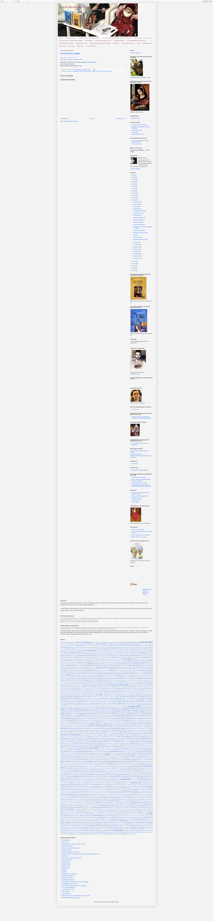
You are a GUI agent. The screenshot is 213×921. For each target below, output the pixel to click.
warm (146, 828)
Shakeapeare (63, 794)
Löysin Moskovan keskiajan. (70, 741)
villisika (106, 827)
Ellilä (105, 665)
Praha (123, 774)
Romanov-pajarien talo (127, 786)
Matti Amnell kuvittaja (81, 43)
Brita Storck (98, 657)
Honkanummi (98, 686)
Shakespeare (72, 794)
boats (138, 655)
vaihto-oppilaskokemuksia (141, 820)
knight (141, 716)
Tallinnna (123, 805)
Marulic (136, 744)
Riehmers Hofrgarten (127, 784)
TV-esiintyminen (83, 817)
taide (150, 804)
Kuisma (61, 721)
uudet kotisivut (129, 819)
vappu (86, 824)
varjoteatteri (114, 823)
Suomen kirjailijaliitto (107, 802)
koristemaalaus (105, 718)
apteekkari (127, 650)
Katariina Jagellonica (96, 703)
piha (89, 771)
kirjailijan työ (63, 713)
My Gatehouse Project (134, 756)
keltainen (106, 707)
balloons (113, 653)
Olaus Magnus (89, 763)
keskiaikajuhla (75, 71)
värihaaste (109, 828)
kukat (70, 721)
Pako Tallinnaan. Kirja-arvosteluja (143, 38)
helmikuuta (136, 256)
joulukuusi (132, 695)
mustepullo (113, 756)
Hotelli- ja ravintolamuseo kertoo (140, 496)
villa (98, 827)
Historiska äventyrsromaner (66, 43)
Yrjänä (63, 833)
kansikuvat (134, 701)
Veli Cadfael (64, 825)
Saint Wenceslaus (106, 791)
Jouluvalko (98, 696)
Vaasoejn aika (105, 820)
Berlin (86, 655)
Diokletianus (72, 663)
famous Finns (98, 670)
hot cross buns (119, 686)
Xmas (74, 832)
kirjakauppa (107, 713)
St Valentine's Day (64, 799)
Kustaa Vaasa (93, 723)
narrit (68, 759)
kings (91, 711)
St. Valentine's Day (81, 799)
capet (133, 657)
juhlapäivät (69, 698)
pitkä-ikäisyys (85, 772)
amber (86, 648)
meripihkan (121, 749)
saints (113, 791)
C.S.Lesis (120, 657)
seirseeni (142, 792)
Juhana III (116, 696)
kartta (70, 703)
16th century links (134, 644)
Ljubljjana (103, 731)
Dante (94, 662)
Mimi (138, 751)
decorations (118, 662)
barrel (148, 653)
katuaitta (90, 704)
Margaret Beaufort (125, 743)
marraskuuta (136, 204)
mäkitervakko (92, 758)
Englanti (98, 667)
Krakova (63, 720)
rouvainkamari (63, 787)
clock (61, 660)
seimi (122, 792)
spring (117, 797)
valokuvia (105, 822)
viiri (88, 827)
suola (86, 802)
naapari (118, 758)
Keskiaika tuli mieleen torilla (140, 239)
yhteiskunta (92, 832)
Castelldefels (138, 657)
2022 (133, 177)
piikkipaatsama (100, 771)
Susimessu (64, 804)
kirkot (76, 716)
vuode (79, 828)
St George (129, 797)
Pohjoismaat (115, 772)
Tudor (145, 812)
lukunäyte (62, 738)
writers (151, 830)
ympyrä (147, 832)
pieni (61, 771)
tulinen (112, 814)
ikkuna (75, 690)
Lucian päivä (87, 736)
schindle (111, 792)
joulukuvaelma (140, 695)
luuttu (75, 739)
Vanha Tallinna (135, 822)
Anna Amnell (75, 59)
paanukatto (80, 766)
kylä (66, 725)
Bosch (71, 657)
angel (68, 650)
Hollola (83, 686)
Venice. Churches (66, 893)
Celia (74, 659)
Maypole (68, 748)
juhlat (75, 698)
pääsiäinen (140, 777)
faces (80, 670)
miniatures (70, 753)
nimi (130, 759)
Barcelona (142, 654)
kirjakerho (113, 713)
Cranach (129, 660)
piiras (108, 771)
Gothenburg (110, 675)
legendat (81, 730)
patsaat (125, 768)
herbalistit (77, 683)
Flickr (77, 672)
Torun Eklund (90, 812)
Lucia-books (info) (91, 46)
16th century (106, 644)
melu (92, 749)
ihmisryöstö (150, 688)
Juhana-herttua (126, 696)
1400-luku (123, 642)
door (114, 663)
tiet (110, 810)
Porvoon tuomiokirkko (97, 774)
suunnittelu (87, 804)
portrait (71, 774)
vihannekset (67, 827)
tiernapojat (104, 810)
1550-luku (73, 644)
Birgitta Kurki (98, 655)
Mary (141, 744)
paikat (114, 766)
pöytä (76, 779)
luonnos (87, 738)
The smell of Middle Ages (68, 887)
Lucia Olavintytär (72, 735)
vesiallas (131, 825)
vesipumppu (144, 825)
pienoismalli (66, 771)
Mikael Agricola (117, 751)
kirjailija (142, 712)
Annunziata (105, 650)
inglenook (129, 690)
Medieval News (66, 862)
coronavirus (118, 660)
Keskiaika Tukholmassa (139, 217)
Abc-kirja (141, 645)
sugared (75, 800)
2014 (133, 195)
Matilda (62, 746)
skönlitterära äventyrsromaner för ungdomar (99, 795)
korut (124, 718)
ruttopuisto (86, 789)
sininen (149, 794)
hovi (135, 686)
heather (132, 680)
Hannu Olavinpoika (68, 678)
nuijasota (80, 761)
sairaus (118, 791)
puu (106, 776)
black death (110, 655)
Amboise (91, 648)
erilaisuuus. (77, 668)
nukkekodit (105, 761)
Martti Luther (124, 744)
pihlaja (94, 771)
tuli (108, 814)
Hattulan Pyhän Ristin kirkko (67, 680)
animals (80, 650)
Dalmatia (79, 662)
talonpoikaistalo (134, 805)
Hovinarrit (151, 686)
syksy (117, 804)
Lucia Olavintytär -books (86, 735)
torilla (63, 812)
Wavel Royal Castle (75, 830)
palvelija (71, 768)
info (112, 690)
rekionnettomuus (109, 782)
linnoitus (84, 731)
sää (130, 804)
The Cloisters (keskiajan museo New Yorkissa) (74, 885)
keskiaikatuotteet (110, 710)
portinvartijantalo (64, 774)
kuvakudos (127, 723)
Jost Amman (91, 695)
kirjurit (146, 715)
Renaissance (118, 783)
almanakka (75, 648)
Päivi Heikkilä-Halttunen (116, 777)
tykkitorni (102, 817)
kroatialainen (141, 720)
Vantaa (75, 823)
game (74, 673)
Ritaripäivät (96, 786)
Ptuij (150, 774)
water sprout (67, 830)
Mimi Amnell (144, 751)
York (152, 832)
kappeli (149, 701)
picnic (145, 769)
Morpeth (117, 753)
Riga (134, 784)
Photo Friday (124, 769)
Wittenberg (116, 830)
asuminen (143, 652)
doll (93, 663)
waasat (134, 828)
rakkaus (141, 779)
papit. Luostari (100, 768)
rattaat (106, 781)
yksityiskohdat (107, 832)
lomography (145, 731)
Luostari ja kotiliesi (106, 738)
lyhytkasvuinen (98, 739)
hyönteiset (92, 688)
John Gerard (144, 693)
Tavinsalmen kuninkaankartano (122, 807)
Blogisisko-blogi (147, 43)
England (81, 667)
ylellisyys (124, 832)
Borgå (67, 657)
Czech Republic (63, 662)
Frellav (136, 672)
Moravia (112, 753)
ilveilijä (108, 690)
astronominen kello (135, 652)
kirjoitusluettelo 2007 (129, 715)
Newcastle (109, 759)
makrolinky (74, 743)
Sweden (112, 804)
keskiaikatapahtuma (101, 710)
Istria (95, 691)
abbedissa (130, 645)
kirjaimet (87, 713)
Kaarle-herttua (75, 699)
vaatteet (122, 820)
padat (103, 766)
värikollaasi (116, 828)
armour (84, 652)
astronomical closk (125, 652)
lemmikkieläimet (104, 730)
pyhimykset (123, 776)
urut (105, 819)
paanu (73, 766)
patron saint (119, 768)
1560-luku (79, 644)
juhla (150, 696)
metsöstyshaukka (71, 751)
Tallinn (100, 805)
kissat (96, 716)
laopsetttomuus (139, 726)
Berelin (75, 655)
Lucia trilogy (79, 736)
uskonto (119, 819)
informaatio (117, 690)
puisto (70, 776)
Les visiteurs (128, 730)
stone (130, 799)
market (89, 744)
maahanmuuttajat (94, 741)
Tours (95, 812)
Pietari (80, 771)
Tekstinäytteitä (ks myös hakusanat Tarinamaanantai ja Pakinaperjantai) (141, 485)
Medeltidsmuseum (82, 748)
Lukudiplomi (143, 736)
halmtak (135, 676)
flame (73, 672)
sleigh (115, 795)
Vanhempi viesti (121, 118)
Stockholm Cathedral (123, 799)
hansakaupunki (104, 678)
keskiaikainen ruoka (115, 708)
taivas (73, 805)
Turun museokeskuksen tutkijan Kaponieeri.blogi (140, 141)
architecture (138, 650)
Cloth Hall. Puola (74, 660)
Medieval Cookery (136, 500)
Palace (65, 768)
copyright (112, 660)
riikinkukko (149, 784)
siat (100, 794)
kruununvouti (148, 720)
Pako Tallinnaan (148, 766)
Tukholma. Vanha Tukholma (100, 814)
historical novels (142, 685)
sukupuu (97, 800)
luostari (98, 738)
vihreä (73, 827)
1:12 (63, 642)
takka (77, 805)
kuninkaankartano (132, 721)
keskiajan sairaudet (131, 710)
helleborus (81, 681)
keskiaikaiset (141, 708)
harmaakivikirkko (119, 678)
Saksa (123, 791)
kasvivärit (83, 703)
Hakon (108, 676)
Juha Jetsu (105, 696)
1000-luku (98, 642)
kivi (100, 716)
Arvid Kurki (108, 652)
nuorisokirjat (131, 761)
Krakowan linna (78, 720)
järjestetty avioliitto (115, 698)
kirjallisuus (130, 713)
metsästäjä (63, 751)
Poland (126, 772)
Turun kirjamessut (80, 815)
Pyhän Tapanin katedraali (94, 777)
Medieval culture (66, 865)
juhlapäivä (62, 698)
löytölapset (80, 741)
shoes (89, 794)
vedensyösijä (143, 823)
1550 (67, 644)
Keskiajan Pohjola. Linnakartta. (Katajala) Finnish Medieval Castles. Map (81, 854)
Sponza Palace (110, 797)
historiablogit (62, 685)
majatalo (137, 741)
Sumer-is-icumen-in (147, 800)
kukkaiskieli (76, 721)
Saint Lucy (67, 791)
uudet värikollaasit (138, 819)
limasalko (147, 730)
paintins (125, 766)
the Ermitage (143, 809)
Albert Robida (134, 647)
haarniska (85, 676)
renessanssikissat (86, 784)
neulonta (103, 759)
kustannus (101, 723)
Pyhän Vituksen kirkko (105, 777)
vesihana (137, 825)
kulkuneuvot (98, 721)
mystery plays (74, 758)
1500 (129, 642)
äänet (114, 833)
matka (67, 746)
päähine (125, 777)
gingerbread (80, 675)
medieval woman (72, 749)
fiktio (134, 670)
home (92, 686)
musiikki (62, 756)
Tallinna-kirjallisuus (115, 805)
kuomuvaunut (75, 723)
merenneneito (102, 749)
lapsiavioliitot (63, 728)
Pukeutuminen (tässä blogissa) (140, 470)
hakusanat (113, 676)
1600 (93, 644)
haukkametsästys (85, 680)
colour (96, 660)
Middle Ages (87, 71)
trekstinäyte (120, 812)
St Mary (140, 797)
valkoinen (88, 822)
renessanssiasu (64, 784)
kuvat (133, 723)
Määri (98, 758)
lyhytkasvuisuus (117, 740)
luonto (93, 738)
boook (63, 657)
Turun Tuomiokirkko (133, 815)
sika (116, 794)
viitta (95, 827)
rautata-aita (140, 781)
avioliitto (101, 653)
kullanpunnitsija (112, 721)
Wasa (150, 828)
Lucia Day (124, 733)
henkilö (131, 681)
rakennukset (123, 779)
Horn (104, 686)
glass (85, 675)
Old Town (118, 763)
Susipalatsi (70, 804)
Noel (150, 759)
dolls (103, 663)
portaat (149, 773)
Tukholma (88, 814)
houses (130, 686)
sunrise (66, 802)
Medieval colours (66, 864)
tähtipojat (137, 817)
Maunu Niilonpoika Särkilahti (129, 746)
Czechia (70, 662)
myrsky (145, 756)
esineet (86, 668)
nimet (125, 759)
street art (146, 799)
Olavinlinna (102, 763)
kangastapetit (102, 701)
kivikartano (110, 716)
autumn (96, 654)
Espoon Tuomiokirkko (121, 668)
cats (66, 658)
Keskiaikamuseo (91, 710)
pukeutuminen (77, 776)
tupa (138, 814)
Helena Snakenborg (73, 681)
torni (67, 812)
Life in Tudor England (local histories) (71, 858)
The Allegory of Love (101, 809)
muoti (105, 754)
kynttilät (70, 725)
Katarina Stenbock (149, 703)
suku (91, 800)
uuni (61, 820)
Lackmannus (83, 726)
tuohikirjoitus (118, 814)
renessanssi (134, 783)
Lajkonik (118, 726)
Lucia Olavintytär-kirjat (134, 735)
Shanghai (79, 794)
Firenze (62, 672)
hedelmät (145, 680)
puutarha (115, 776)
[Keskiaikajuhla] (68, 57)
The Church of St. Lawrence (124, 809)
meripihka (115, 749)
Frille (141, 672)
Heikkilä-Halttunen (64, 681)
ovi (69, 766)
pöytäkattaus (82, 779)
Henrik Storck (63, 683)
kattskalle (81, 704)
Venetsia (87, 825)
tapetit (79, 807)
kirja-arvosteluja (110, 712)
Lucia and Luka (115, 733)
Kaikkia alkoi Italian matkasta (139, 482)
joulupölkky (77, 696)
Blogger (117, 901)
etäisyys (143, 668)
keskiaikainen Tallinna (129, 708)
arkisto (67, 652)
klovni (137, 716)
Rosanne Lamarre (138, 786)
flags (70, 672)
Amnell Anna (105, 649)
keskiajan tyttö (141, 710)
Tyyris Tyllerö (121, 817)
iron (74, 691)
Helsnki (126, 681)
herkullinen (88, 683)
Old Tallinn (110, 763)
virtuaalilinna (150, 827)
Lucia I (131, 733)
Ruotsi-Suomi (126, 787)
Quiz (101, 779)
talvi (144, 805)
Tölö (145, 817)
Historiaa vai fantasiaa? (139, 224)
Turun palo (117, 815)
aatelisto (124, 645)
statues (97, 799)
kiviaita (104, 716)
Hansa (97, 678)
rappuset (72, 781)
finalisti (138, 670)
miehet (87, 751)
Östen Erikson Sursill (130, 833)
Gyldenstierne (73, 676)
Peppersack (69, 769)
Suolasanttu (91, 802)
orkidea (121, 764)
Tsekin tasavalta (132, 812)
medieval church (110, 748)
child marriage (102, 658)
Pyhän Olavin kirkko (83, 777)
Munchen (91, 754)
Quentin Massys (95, 779)
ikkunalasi (81, 690)
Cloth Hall (66, 660)
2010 (133, 263)
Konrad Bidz (87, 718)
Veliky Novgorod (92, 62)
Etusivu (61, 38)
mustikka (119, 756)
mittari (94, 753)
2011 (133, 261)
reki (96, 783)
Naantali (113, 758)
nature (72, 759)
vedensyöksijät (136, 823)
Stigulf (109, 799)
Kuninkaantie (148, 721)
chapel (96, 659)
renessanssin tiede (117, 784)
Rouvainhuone (147, 786)
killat (83, 711)
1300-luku (117, 642)
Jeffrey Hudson (103, 693)
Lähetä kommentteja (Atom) (70, 121)
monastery (106, 753)
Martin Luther (116, 744)
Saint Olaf (73, 791)
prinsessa (130, 774)
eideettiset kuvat (148, 663)
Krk (115, 720)
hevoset (109, 683)
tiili (118, 810)
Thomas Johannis (87, 810)
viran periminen (127, 827)
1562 (84, 644)
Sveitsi (107, 804)
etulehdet (137, 668)
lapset (145, 726)
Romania (113, 786)
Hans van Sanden (90, 678)
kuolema (62, 723)
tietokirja (114, 810)
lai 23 (93, 726)
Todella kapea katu (138, 222)
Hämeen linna (103, 688)
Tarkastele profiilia (135, 168)
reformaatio (70, 783)
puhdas (65, 776)
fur (64, 673)
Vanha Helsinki (118, 822)
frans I (119, 672)
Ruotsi (120, 787)
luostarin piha (116, 738)
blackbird (116, 655)
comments (107, 660)
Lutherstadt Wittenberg (144, 738)
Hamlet (144, 676)
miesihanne (100, 751)
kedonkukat (90, 706)
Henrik (150, 681)
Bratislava (93, 657)
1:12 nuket (68, 642)
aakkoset (111, 645)
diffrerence (149, 662)
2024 (133, 175)
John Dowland (137, 693)
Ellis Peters (111, 665)
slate (111, 795)
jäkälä (107, 698)
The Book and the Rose (112, 809)
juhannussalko (143, 696)
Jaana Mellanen (63, 693)
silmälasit (132, 794)
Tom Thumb (143, 810)
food (97, 672)
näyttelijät (68, 762)
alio (62, 648)
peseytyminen (99, 769)
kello (100, 707)
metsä (139, 749)
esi (82, 668)
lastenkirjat (123, 728)
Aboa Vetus (148, 645)
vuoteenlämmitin (98, 828)
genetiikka (62, 675)
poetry (102, 772)
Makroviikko (89, 743)
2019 (133, 184)
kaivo (122, 700)
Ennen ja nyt (65, 842)
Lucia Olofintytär (145, 735)
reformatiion (78, 782)
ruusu (97, 789)
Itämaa (109, 691)
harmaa (111, 678)
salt (138, 791)
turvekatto (141, 815)
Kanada (91, 701)
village (102, 827)
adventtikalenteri (64, 647)
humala (69, 688)
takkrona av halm (89, 805)
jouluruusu (84, 696)
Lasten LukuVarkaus (99, 728)
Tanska (62, 807)
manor (104, 743)
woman (137, 830)
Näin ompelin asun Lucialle (139, 536)
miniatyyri (76, 753)
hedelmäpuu (138, 680)
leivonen (97, 730)
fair (84, 670)
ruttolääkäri (67, 789)
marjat (84, 744)
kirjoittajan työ (109, 715)
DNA (88, 663)
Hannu (61, 678)
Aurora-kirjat (62, 46)
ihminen (137, 688)
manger (99, 743)
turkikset (142, 814)
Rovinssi (76, 787)
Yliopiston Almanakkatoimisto (134, 832)
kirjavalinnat (88, 715)
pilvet (132, 771)
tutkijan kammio (148, 815)
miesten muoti (107, 751)
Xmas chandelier (80, 832)
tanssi (67, 807)
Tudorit (66, 814)
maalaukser (109, 741)
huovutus (87, 688)
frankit (115, 672)
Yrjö (67, 833)
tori (152, 810)
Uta (123, 819)
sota (70, 797)
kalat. (145, 699)
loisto (135, 731)
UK (64, 819)
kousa (151, 718)
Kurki (82, 723)
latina (140, 728)
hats (130, 678)
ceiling (70, 658)
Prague (117, 774)
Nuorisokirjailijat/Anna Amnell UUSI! (136, 40)
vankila (71, 823)
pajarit (129, 766)
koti (128, 718)
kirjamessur (138, 713)
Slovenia (126, 796)
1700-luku (142, 644)
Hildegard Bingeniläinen (124, 683)
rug (80, 787)
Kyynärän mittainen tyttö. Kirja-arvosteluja (89, 38)
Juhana (110, 696)
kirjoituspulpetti (139, 715)
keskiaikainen (76, 708)
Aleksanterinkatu (149, 647)
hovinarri (145, 686)
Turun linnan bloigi (136, 144)
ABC (136, 645)
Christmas (124, 659)
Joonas (62, 695)
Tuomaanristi (132, 814)
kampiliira (86, 701)
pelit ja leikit (145, 768)
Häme (97, 688)
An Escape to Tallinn (127, 649)
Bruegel (104, 657)
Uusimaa (73, 820)
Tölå (142, 817)
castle (144, 657)
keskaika (124, 707)
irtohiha (78, 691)
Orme (131, 764)
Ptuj (61, 776)
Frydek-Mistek (147, 672)
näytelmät (62, 762)
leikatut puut (91, 730)
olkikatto (136, 762)
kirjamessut (145, 713)
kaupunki (62, 707)
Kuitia (66, 721)
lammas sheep (125, 726)
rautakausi (134, 781)
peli (140, 768)
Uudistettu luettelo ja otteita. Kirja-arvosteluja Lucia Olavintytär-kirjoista (141, 417)
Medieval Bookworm (67, 860)
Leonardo (111, 730)
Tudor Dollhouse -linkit (68, 889)
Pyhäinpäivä (62, 777)
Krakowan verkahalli (88, 720)
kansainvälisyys (110, 701)
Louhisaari (71, 733)
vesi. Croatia (124, 825)
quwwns (106, 779)
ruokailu (110, 787)
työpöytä (128, 817)
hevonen (103, 683)
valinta (83, 822)
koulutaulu (146, 718)
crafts (124, 660)
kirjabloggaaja (129, 711)
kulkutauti (105, 721)
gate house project (129, 673)
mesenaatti (134, 749)
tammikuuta (136, 258)
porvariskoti (81, 774)
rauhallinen (112, 781)
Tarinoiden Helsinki (105, 807)
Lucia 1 (108, 733)
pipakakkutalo (148, 771)
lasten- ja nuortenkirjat (112, 728)
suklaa (86, 800)
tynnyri (108, 817)
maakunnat (102, 741)
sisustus (67, 796)
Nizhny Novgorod (143, 759)
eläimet (137, 665)
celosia (85, 658)
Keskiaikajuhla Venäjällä (70, 53)
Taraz (88, 807)
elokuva (117, 665)
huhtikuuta (136, 251)
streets (151, 799)
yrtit (70, 833)
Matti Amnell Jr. (107, 746)
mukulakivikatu (84, 754)
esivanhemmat (99, 668)
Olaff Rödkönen (81, 762)
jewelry (114, 693)
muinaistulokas (63, 754)
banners (136, 653)
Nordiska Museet (64, 761)
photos (131, 769)
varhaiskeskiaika (107, 823)
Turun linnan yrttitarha (108, 815)
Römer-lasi (123, 789)
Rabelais (112, 779)
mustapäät (85, 756)
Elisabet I (69, 665)
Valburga (69, 822)
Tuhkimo (82, 814)
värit (129, 828)
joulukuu (126, 695)
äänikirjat (122, 833)
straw (140, 799)
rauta (129, 781)
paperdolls (77, 768)
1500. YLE (62, 644)
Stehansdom (103, 799)
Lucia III (143, 733)
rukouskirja (84, 787)
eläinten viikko (143, 665)
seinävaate (135, 792)
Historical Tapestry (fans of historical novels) (73, 844)
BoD (143, 655)
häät (133, 688)
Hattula (139, 678)
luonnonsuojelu (81, 738)
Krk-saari (120, 720)
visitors (74, 828)
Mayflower (62, 748)
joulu (97, 695)
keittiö (96, 707)
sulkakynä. (139, 800)
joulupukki (69, 696)
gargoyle (114, 673)
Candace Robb (127, 657)
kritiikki (111, 720)
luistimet (112, 736)
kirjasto (78, 715)
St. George (73, 799)
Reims (92, 782)
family (91, 670)
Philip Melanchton (115, 769)
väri (104, 828)
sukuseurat (103, 800)
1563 (88, 644)
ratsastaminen (87, 781)
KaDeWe (104, 699)
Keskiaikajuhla (63, 59)
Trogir (125, 812)
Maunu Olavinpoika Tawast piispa (144, 746)
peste (105, 769)
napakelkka (62, 759)
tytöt (112, 817)
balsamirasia (119, 653)
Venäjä (110, 71)
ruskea (143, 787)
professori (146, 774)
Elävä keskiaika (66, 840)
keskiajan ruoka (119, 710)
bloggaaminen (123, 655)
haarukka (92, 676)
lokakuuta (136, 206)
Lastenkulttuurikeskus (132, 728)
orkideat (126, 764)
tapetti (84, 807)
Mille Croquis (132, 751)
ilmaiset (93, 690)
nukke (99, 761)
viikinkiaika (78, 827)
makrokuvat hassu (67, 743)
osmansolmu (137, 764)
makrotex (81, 743)
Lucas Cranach (96, 733)
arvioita (113, 652)
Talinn (95, 805)
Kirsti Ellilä (82, 716)
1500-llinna (135, 642)
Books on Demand (149, 655)
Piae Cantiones (138, 769)
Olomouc (142, 763)
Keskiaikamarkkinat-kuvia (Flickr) (70, 852)
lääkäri (61, 741)
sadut (133, 789)
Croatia (148, 660)
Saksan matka (131, 791)
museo (125, 754)
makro (143, 741)
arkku (80, 652)
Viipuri (83, 827)
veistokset (150, 824)
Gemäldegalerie (147, 673)
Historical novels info (67, 846)
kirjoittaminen (117, 715)
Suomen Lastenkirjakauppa (118, 802)
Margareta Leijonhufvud (142, 743)
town (100, 812)
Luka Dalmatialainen (125, 736)
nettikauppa (90, 759)
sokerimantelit (148, 795)
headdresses (126, 680)
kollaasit (68, 718)
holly (88, 686)
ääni (118, 833)
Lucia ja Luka (135, 409)
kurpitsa (86, 723)
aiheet (89, 647)
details (136, 662)
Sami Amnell (148, 791)
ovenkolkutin (64, 766)
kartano (61, 703)
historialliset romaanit (102, 685)
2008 (133, 268)
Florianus (92, 672)
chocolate (117, 658)
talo (128, 805)
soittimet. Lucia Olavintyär (139, 795)
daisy (75, 662)
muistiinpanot (77, 754)
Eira (64, 665)
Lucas (89, 733)
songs (61, 797)
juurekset (98, 698)
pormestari (143, 773)
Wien (82, 830)
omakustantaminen (64, 764)
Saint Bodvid (139, 789)
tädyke (132, 817)
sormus (66, 797)
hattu (134, 678)
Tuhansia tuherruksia (74, 814)
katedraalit (64, 704)
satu (92, 792)
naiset (138, 758)
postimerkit (111, 774)
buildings (114, 657)
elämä (149, 665)
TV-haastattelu (91, 817)
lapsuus (87, 728)
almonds (81, 648)
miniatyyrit (83, 753)
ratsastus (94, 781)
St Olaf (145, 797)
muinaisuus (70, 754)
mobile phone (99, 753)
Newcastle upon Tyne (117, 759)
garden (86, 673)
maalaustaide (117, 741)
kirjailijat (80, 713)
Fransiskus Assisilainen (127, 672)
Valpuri (111, 822)
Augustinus (77, 653)
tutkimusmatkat (69, 817)
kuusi (113, 723)
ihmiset (142, 688)
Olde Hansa (125, 763)
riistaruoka (62, 786)
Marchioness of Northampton (113, 743)
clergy (150, 658)
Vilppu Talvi (113, 827)
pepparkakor (62, 769)
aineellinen (97, 647)
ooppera (90, 764)
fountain (110, 672)
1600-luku (98, 644)
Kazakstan (76, 706)
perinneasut (86, 769)
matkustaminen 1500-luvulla (78, 746)
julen (80, 698)
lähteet (133, 739)
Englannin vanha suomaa (89, 667)
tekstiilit (62, 809)
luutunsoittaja (90, 740)
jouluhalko (104, 695)
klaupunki (132, 716)
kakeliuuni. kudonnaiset (130, 699)
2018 (133, 186)
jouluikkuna (111, 695)
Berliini (80, 655)
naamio (107, 758)
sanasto (68, 792)
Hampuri (149, 676)
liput (92, 731)
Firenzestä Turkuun (70, 38)
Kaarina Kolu (150, 698)
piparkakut (70, 772)
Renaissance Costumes (68, 875)
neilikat (76, 759)
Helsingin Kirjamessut (90, 681)
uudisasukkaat (148, 819)
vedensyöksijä (127, 824)
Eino (61, 665)
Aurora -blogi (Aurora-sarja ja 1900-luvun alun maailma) (141, 480)
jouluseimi (91, 696)
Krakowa (69, 720)
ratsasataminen (79, 781)
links (63, 731)
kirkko (151, 715)
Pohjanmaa (108, 773)
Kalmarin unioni (73, 701)
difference (142, 662)
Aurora (83, 654)
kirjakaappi (101, 713)
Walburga (140, 828)
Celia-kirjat (80, 658)
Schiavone (105, 792)
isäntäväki (100, 691)
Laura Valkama (63, 730)
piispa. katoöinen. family (120, 771)
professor (140, 774)
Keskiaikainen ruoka (137, 498)
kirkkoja (64, 716)
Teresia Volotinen (77, 809)
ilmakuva (98, 690)
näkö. (145, 761)
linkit (151, 730)
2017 (133, 188)
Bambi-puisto (126, 653)
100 (93, 642)
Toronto (83, 812)
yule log (94, 833)
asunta (61, 653)
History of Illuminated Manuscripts (71, 848)
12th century (110, 642)
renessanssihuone (75, 784)
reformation (85, 783)
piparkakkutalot (63, 772)
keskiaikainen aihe (87, 708)
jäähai (131, 698)
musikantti (69, 756)
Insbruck (144, 690)
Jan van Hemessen (85, 693)
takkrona (82, 805)
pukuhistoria (87, 776)
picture (150, 769)
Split (102, 797)
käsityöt (149, 725)
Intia (65, 691)
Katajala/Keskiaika (66, 850)
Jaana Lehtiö (148, 691)
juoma (93, 698)
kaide (112, 699)
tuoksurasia (126, 814)
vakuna (149, 820)
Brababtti (87, 657)
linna (67, 731)
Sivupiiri (80, 796)
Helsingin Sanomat (102, 681)
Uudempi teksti (65, 118)
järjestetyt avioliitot (125, 698)
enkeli (113, 667)
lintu (88, 731)
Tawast (132, 807)
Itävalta (120, 691)
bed (152, 654)
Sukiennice (81, 800)
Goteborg (104, 675)
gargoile (96, 673)
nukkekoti (112, 761)
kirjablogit (136, 712)
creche (134, 660)
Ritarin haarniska (137, 237)
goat (94, 675)
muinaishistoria (147, 753)
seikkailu (117, 792)
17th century (148, 644)
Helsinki (120, 681)
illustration (87, 690)
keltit (111, 706)
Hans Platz (81, 678)
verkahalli (113, 825)
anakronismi (138, 649)
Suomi (140, 802)
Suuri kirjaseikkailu (95, 804)
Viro (140, 827)
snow (131, 795)
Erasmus (118, 667)
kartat (66, 703)
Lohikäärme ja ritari (138, 213)
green (126, 675)
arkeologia (150, 650)
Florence (86, 672)
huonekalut (75, 688)
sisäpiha (73, 796)
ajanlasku (103, 647)
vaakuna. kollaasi (80, 820)
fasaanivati (104, 670)
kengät (114, 706)
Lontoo (151, 731)
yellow (87, 832)
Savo (100, 792)
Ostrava (144, 764)
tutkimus (62, 817)
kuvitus (144, 723)
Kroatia (126, 720)
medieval (81, 71)
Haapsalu (79, 676)
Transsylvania (110, 812)
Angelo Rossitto (73, 650)
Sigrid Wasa (110, 794)
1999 (61, 645)
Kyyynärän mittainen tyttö (133, 725)
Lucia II (137, 733)
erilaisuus (70, 668)
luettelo (103, 736)
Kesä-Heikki (65, 856)
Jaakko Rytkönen (140, 691)
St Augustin (123, 797)
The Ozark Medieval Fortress (68, 810)
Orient (110, 764)
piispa (112, 771)
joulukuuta (136, 202)
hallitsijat (119, 676)
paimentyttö (119, 766)
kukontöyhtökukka (84, 721)
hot (113, 686)
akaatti (108, 647)
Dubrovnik (131, 663)
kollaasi (62, 718)
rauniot (124, 781)
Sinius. (61, 795)
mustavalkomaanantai (100, 756)
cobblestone (81, 660)
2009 (133, 265)
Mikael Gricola (126, 751)
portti (76, 774)
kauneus (106, 704)
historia (148, 683)
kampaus (80, 701)
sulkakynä (132, 800)
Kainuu (117, 700)
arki (63, 652)
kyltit (63, 725)
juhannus (135, 696)
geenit (141, 673)
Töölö (149, 817)
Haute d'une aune (118, 680)
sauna (96, 792)
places (98, 772)
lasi (92, 728)
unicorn (90, 819)
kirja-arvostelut (121, 712)
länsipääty (143, 739)
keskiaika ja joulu (65, 708)
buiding (109, 657)
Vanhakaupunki (137, 215)
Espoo (111, 668)
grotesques (146, 675)
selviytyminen (148, 792)
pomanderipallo (132, 772)
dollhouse (98, 663)
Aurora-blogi (71, 46)
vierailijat (62, 827)
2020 (133, 182)
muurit (124, 756)
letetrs (133, 730)
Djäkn (84, 663)
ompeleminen (80, 764)
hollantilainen (77, 686)
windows (104, 830)
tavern (113, 807)
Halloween (126, 676)
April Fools (115, 650)
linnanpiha (73, 731)
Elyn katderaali (129, 665)
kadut (108, 699)
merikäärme (108, 749)
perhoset (80, 769)
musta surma (77, 756)
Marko (100, 744)
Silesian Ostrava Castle (123, 794)
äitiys (109, 833)
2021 (133, 179)
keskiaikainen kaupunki (100, 708)
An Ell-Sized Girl (116, 649)
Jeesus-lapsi (95, 693)
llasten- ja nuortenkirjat (112, 731)
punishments (96, 776)
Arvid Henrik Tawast (100, 652)
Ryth (108, 789)
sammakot (62, 792)
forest (101, 672)
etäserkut (149, 668)
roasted (102, 786)
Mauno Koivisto (118, 746)
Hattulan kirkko (147, 678)
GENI (67, 675)
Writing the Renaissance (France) (71, 897)
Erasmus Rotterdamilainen (140, 667)
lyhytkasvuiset (107, 740)
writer (147, 830)
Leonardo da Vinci (119, 730)
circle (137, 658)
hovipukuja (64, 688)
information (123, 690)
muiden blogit (137, 753)
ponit (138, 772)
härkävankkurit (128, 688)
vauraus (120, 823)
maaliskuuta (136, 253)
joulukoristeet (119, 695)
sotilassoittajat (87, 797)
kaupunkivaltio (69, 706)
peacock (136, 768)
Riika (144, 784)
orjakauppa (116, 764)
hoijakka (67, 686)
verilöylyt (107, 825)
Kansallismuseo (119, 701)
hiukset (62, 686)
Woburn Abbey (126, 830)
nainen (123, 758)
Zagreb (105, 833)
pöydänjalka (71, 779)
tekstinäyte (69, 809)
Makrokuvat (150, 741)
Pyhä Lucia (132, 776)
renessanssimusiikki (96, 784)
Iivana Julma (69, 690)
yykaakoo (100, 833)
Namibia (149, 758)
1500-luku (144, 642)
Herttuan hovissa (95, 683)
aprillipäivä (121, 650)
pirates (75, 772)
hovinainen (140, 686)
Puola (102, 776)
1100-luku (103, 642)
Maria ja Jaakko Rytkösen (65, 744)
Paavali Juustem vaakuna (94, 766)
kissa (91, 716)
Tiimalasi (122, 810)
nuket (94, 761)
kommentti (74, 718)
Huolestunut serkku (137, 130)
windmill (99, 830)
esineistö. (92, 668)
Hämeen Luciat (112, 688)
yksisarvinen (100, 832)
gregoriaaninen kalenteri (133, 675)
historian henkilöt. (132, 685)
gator (137, 673)
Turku (148, 814)
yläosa (143, 832)
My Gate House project (138, 529)
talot (140, 805)
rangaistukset (148, 779)
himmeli (138, 683)
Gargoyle (135, 235)
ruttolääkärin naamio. (77, 789)
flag (66, 672)
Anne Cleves (98, 650)
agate (85, 647)
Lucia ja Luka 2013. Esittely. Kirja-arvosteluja (71, 40)
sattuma (88, 792)
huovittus (81, 688)
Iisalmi (63, 690)
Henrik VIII (70, 683)
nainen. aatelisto (131, 758)
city (146, 658)
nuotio (137, 761)
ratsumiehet (100, 781)
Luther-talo (133, 738)
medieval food (143, 748)
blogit (134, 655)
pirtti (79, 772)
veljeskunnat (81, 825)
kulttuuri (125, 721)
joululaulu (149, 695)
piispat (128, 771)
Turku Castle (63, 815)
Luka (117, 736)
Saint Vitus (99, 791)
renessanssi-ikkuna (146, 783)
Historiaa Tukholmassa (139, 220)
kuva (122, 723)
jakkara (77, 693)
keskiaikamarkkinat (79, 710)
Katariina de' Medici (107, 703)
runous (90, 787)
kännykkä (144, 725)
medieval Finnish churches (131, 748)
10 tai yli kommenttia (82, 642)
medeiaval (74, 748)
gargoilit (108, 673)
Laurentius (70, 730)
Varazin (100, 823)
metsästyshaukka (147, 749)
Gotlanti (116, 675)
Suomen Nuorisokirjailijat (131, 802)
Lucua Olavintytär (95, 736)
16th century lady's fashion (120, 644)
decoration (112, 662)
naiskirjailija (144, 758)
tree (115, 812)
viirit (91, 827)
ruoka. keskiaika (103, 787)
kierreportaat (78, 711)
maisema (131, 741)
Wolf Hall (132, 830)
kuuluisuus (107, 723)
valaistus (62, 822)
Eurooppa (62, 670)
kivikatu (115, 716)
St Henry (135, 797)
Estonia (131, 668)
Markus (105, 744)
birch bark (92, 655)
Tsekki (139, 812)
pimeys (137, 771)
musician (149, 754)
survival (151, 802)
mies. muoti (94, 751)
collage (87, 660)
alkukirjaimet (68, 649)
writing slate (69, 832)
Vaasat (99, 820)
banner (131, 653)
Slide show (120, 795)
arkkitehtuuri (74, 652)
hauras (93, 680)
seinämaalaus (128, 792)
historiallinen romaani (88, 685)
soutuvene (94, 797)
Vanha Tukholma (145, 822)
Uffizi (61, 819)
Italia (105, 691)
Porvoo (87, 774)
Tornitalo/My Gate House (128, 43)
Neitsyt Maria (83, 759)
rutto (61, 789)
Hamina (139, 676)
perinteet (92, 769)
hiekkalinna (115, 683)
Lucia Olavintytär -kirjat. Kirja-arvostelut (100, 43)
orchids (106, 764)
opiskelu (96, 764)
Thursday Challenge (96, 810)
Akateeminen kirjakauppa (116, 647)
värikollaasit (124, 828)
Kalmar (66, 701)
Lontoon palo (64, 733)
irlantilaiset (70, 691)
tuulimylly (76, 817)
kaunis (111, 704)
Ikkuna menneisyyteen (139, 230)
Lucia (103, 733)
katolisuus (71, 704)
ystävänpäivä (88, 833)
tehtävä (141, 807)
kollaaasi (149, 716)
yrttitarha (75, 833)
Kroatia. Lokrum (134, 720)
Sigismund (104, 794)
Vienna (149, 825)
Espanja (106, 668)
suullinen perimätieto (79, 804)
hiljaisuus (132, 683)
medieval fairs (119, 748)
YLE (119, 832)
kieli (73, 712)
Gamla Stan (80, 673)
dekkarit (125, 662)
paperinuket (83, 768)
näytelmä (149, 761)
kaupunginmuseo (140, 704)
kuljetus (91, 721)
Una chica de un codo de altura (73, 819)
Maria (149, 743)
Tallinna (106, 805)
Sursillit (146, 802)
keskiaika (69, 71)
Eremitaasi (150, 667)
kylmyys (151, 723)
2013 (133, 197)
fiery (116, 670)
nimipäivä (135, 759)
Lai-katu (99, 726)
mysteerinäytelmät (64, 758)
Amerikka (97, 649)
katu (86, 704)
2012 (133, 200)
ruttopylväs (92, 789)
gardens (91, 673)
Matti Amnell (96, 746)
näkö (141, 761)
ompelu (85, 764)
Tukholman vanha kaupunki (140, 232)
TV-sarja (97, 817)
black (104, 655)
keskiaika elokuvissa (146, 707)
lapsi (150, 726)
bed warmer (64, 655)
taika (69, 805)
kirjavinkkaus (102, 715)
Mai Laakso (124, 741)
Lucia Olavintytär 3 (110, 735)
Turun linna (96, 815)
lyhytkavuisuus (127, 739)
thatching (93, 809)
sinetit (141, 794)
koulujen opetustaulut (137, 718)
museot (131, 754)
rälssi (118, 789)
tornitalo (78, 812)
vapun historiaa (93, 824)
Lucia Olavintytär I (121, 735)
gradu (121, 675)
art (88, 652)
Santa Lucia (74, 792)
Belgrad (71, 655)
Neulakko (64, 869)
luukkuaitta (62, 739)
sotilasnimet (80, 797)
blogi (129, 655)
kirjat (83, 715)
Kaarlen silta (83, 700)
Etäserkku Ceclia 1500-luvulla (139, 124)
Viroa (145, 827)
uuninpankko (67, 820)
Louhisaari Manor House (81, 733)
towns (104, 812)
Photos (139, 43)
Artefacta (92, 652)
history (149, 685)
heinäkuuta (136, 244)
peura (109, 769)
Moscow (123, 753)
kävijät (61, 726)
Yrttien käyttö (135, 502)
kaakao (136, 698)
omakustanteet (73, 764)
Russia (98, 71)
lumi (75, 738)
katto (76, 704)
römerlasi (129, 789)
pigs (85, 771)
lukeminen (135, 736)
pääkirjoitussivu (132, 777)
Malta (95, 743)
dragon (119, 663)
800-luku (105, 645)
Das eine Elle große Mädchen (103, 662)
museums (143, 754)
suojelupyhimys (80, 802)
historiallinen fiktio (77, 685)
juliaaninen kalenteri (87, 698)
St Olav (149, 797)
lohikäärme (121, 731)
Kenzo (119, 706)
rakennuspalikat (134, 779)
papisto (89, 768)
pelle (150, 768)
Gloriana (90, 675)
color (93, 660)
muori (100, 754)
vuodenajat (86, 828)
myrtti (150, 756)
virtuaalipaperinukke (66, 828)
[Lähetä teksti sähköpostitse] (94, 69)
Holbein (72, 686)
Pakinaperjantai (137, 766)
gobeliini (99, 675)
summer (62, 802)
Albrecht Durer (141, 647)
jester (110, 693)
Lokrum (139, 731)
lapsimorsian (80, 728)
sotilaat (74, 797)
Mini (65, 753)
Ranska (62, 781)
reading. (145, 781)
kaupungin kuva (131, 704)
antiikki (110, 650)
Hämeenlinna (119, 688)
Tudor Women (65, 891)
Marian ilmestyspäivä (77, 744)
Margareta (132, 743)
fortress (105, 672)
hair (104, 676)
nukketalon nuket (121, 761)
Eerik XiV (139, 663)
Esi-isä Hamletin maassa (138, 134)
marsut (110, 744)
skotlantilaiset (86, 795)
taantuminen (139, 804)
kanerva (96, 701)
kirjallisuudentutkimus (121, 713)
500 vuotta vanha (98, 645)
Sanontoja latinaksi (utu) (68, 879)
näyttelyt (73, 762)
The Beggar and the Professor (70, 883)
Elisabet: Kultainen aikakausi (88, 665)
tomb (148, 810)
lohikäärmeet (129, 731)
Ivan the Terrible (127, 691)
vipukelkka (120, 827)
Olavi (97, 762)
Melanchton (87, 749)
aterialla (71, 654)
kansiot (140, 701)
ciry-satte (142, 658)
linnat (78, 731)
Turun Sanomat (124, 815)
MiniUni (89, 753)
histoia (143, 683)
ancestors (145, 649)
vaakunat (88, 820)
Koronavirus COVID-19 (115, 718)
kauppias (124, 704)
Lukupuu (70, 738)
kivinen (120, 716)
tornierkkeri (71, 812)
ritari (83, 786)
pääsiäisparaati (148, 777)
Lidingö (142, 730)
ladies (89, 726)
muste (108, 756)
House (125, 686)
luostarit (122, 738)
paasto (86, 766)
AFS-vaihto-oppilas (78, 647)
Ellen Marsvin (100, 665)
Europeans (69, 670)
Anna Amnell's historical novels (103, 40)
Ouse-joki (150, 764)
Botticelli (76, 657)
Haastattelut (116, 43)
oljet (131, 762)
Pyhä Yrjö (148, 776)
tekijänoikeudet (148, 807)
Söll (134, 804)
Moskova (129, 753)
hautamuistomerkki (101, 680)
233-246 (90, 645)
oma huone (148, 762)
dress (125, 663)
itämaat (115, 691)
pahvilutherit (108, 766)
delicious (131, 662)
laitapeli (104, 726)
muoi (97, 754)
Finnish (149, 670)
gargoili (102, 673)
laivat (113, 726)
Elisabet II (77, 665)
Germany (73, 675)
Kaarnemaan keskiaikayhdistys (94, 699)
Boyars (82, 657)
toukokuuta (136, 249)
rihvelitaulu (139, 784)
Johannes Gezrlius (122, 693)
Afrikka (71, 647)
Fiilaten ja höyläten (122, 670)
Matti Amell (89, 746)
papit (94, 768)
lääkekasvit (149, 739)
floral (82, 672)
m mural (86, 741)
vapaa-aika (81, 823)
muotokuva (112, 754)
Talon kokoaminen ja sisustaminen (141, 535)
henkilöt (145, 681)
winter (109, 830)
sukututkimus (111, 800)
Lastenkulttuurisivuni (119, 40)
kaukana (101, 704)
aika (93, 647)
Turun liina (89, 815)
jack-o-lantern (71, 693)
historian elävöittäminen (118, 685)
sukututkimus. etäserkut (123, 800)
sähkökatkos (124, 804)
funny (61, 673)
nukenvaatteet (87, 761)
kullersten (119, 721)
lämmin (137, 739)
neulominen (97, 759)
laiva (109, 726)
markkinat (95, 744)
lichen (138, 730)
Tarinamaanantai (95, 807)
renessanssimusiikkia (107, 784)
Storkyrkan (135, 799)
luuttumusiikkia (81, 740)
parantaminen (107, 768)
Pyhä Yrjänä (140, 776)
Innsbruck (137, 690)
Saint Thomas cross (91, 791)
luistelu (107, 736)
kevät (68, 712)
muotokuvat (119, 754)
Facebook (75, 670)
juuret (103, 698)
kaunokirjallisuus (117, 704)
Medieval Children (101, 748)
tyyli (116, 817)
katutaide (96, 704)
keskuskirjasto (150, 710)
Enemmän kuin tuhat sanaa (72, 667)
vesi (119, 825)
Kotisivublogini (89, 40)
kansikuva (127, 701)
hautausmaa (110, 680)
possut (105, 774)
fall (87, 670)
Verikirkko (100, 825)
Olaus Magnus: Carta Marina (69, 873)
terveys (88, 809)
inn (133, 690)
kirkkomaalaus (71, 716)
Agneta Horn (135, 132)
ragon (117, 779)
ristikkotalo (70, 786)
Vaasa (94, 820)
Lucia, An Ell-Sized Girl (136, 454)
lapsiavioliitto (72, 728)
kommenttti (81, 718)
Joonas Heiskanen (70, 695)
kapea (145, 701)
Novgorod (93, 71)
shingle (84, 794)
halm (131, 676)
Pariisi (113, 768)
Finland (144, 670)
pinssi (142, 771)
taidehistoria (63, 805)
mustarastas (91, 756)
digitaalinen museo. (64, 663)
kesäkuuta (136, 247)
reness (126, 782)
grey (141, 675)
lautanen (76, 730)
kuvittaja (138, 723)
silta (137, 794)
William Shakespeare (90, 830)
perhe (75, 769)
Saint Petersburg (81, 791)
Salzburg (143, 791)
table (145, 804)
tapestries (73, 807)
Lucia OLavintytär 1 (98, 735)
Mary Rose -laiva (147, 744)
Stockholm (114, 799)
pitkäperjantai (92, 772)
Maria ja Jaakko (136, 118)
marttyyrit (131, 744)
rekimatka (102, 782)
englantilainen (106, 667)
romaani (107, 786)
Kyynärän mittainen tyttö (96, 725)
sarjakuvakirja (82, 792)
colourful (101, 660)
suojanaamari (72, 802)
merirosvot (127, 749)
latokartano (144, 728)
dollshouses (109, 663)
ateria (66, 654)
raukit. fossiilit (118, 781)
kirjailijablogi (149, 711)
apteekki (133, 650)
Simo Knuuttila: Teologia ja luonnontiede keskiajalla (75, 881)
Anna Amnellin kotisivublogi (139, 477)
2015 (133, 193)
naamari (102, 758)
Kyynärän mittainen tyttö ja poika (80, 725)
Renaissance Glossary (68, 877)
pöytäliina (88, 779)
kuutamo (117, 723)
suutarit (102, 804)
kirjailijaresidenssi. (72, 713)
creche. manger (141, 660)
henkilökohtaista (138, 681)
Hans (75, 678)
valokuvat (98, 822)
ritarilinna (89, 786)
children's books (110, 658)
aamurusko (117, 645)
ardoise (144, 650)
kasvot (88, 703)
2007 (133, 270)
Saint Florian (146, 789)
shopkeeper (95, 794)
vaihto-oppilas (131, 820)
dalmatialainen (87, 662)
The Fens (150, 809)
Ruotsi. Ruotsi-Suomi (136, 787)
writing (63, 832)
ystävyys (80, 833)
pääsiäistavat (63, 779)
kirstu (87, 716)
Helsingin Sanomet (112, 681)
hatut (78, 680)
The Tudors (78, 810)
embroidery (62, 667)
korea (99, 718)
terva (83, 809)
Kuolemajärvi (68, 723)
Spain (99, 797)
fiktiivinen (129, 670)
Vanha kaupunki (126, 822)
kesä (63, 712)
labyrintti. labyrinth (68, 726)
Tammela (149, 805)
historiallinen (69, 685)
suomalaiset (98, 802)
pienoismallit (74, 771)
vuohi (92, 828)
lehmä (86, 730)
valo (93, 822)
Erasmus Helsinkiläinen (127, 667)
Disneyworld (78, 663)
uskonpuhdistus (111, 819)
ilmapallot (104, 690)
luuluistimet (69, 740)
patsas (130, 768)
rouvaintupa (70, 787)
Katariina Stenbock (139, 703)
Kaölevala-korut (83, 706)
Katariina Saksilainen (130, 703)
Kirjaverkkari (95, 715)
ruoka (95, 787)
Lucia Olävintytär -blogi (71, 736)
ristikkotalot (77, 786)
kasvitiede (76, 703)
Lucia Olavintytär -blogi (74, 7)
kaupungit (148, 704)
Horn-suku (109, 686)
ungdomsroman (84, 819)
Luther (127, 738)
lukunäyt (149, 736)
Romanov (119, 786)
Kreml (95, 720)
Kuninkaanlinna (141, 721)
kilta (87, 711)
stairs (92, 799)
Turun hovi (71, 815)
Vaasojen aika (113, 820)
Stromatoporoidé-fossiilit (67, 800)
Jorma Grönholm (81, 695)
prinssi (135, 774)
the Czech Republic (136, 809)
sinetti (145, 794)
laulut (150, 728)
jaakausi (134, 691)
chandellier (90, 658)
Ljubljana (97, 731)
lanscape (132, 726)
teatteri (137, 807)
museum (137, 754)
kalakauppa (139, 700)
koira (145, 716)
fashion (110, 670)
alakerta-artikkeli (126, 647)
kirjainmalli (94, 713)
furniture (69, 673)
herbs (82, 683)
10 (73, 642)
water (61, 830)
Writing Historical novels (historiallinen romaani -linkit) (76, 895)
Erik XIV (64, 668)
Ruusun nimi (102, 789)
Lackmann (76, 726)
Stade (88, 799)
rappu (67, 781)
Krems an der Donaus (103, 720)
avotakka (107, 654)
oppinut (101, 764)
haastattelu (99, 676)
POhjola (121, 772)
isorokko (91, 691)
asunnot (149, 652)
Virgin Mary (134, 827)
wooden (142, 830)
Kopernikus (94, 718)
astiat (118, 652)
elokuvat (122, 665)
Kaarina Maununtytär (66, 699)
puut (110, 776)
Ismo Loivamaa (84, 691)
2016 (133, 191)
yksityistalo (114, 832)
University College (98, 819)
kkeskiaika (126, 716)
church (132, 659)
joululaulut (62, 696)
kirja (95, 712)
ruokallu (115, 787)
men (96, 749)
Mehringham (80, 749)
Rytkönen (113, 789)
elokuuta (135, 242)
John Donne (129, 693)
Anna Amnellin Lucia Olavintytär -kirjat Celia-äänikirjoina (117, 38)
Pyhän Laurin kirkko (72, 777)
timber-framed (128, 810)
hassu (126, 678)
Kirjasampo (72, 715)
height (150, 680)
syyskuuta (136, 209)
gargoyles (120, 673)
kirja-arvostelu (101, 712)
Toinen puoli (136, 810)
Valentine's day (76, 822)
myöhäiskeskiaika (84, 758)
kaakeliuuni (142, 698)
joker (150, 693)
